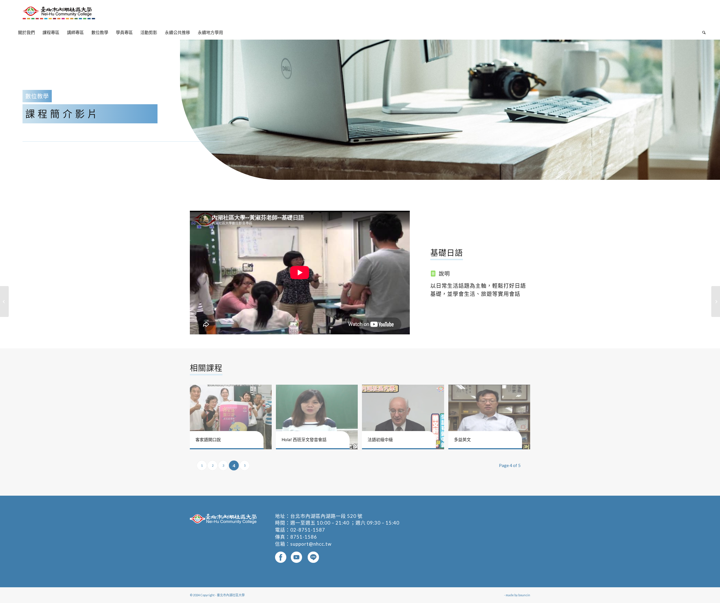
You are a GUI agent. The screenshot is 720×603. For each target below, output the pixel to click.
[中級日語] (715, 301)
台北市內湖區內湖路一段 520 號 (326, 516)
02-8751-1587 (307, 530)
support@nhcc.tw (311, 544)
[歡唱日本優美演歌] (4, 301)
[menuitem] (26, 32)
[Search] (702, 32)
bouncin (524, 595)
